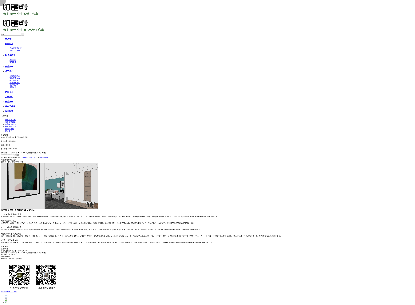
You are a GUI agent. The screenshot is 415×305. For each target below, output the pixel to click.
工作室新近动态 (16, 48)
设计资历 (13, 87)
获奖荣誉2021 (15, 78)
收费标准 (13, 62)
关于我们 (33, 157)
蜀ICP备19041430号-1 (9, 292)
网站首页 (25, 157)
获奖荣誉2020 (15, 80)
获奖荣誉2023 (15, 76)
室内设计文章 (15, 50)
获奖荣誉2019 (15, 83)
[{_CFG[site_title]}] (20, 16)
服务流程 (13, 60)
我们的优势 (14, 85)
